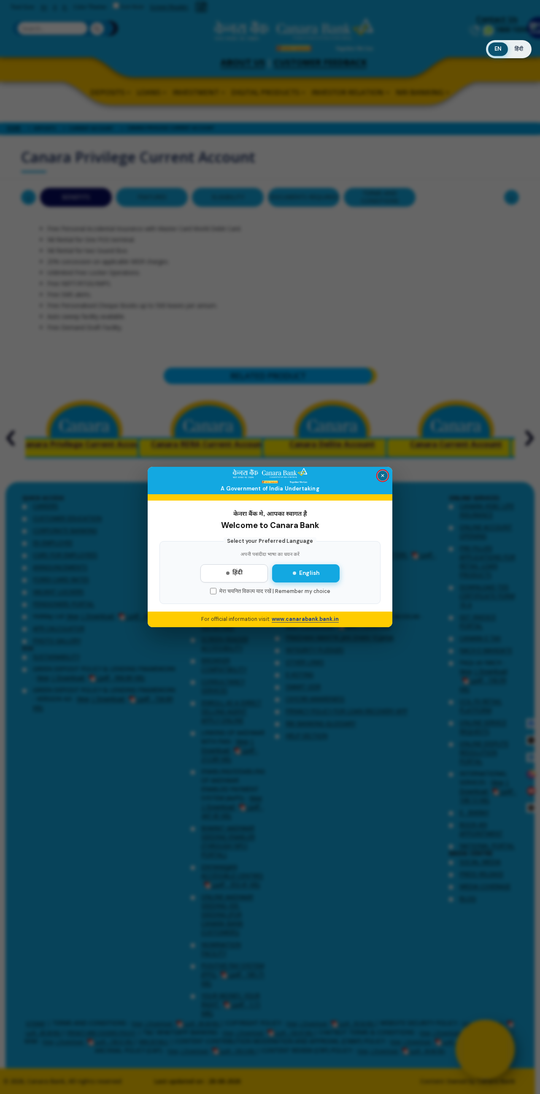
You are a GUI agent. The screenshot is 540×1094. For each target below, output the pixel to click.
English (309, 573)
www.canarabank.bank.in (305, 619)
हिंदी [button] (519, 49)
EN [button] (497, 48)
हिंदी (237, 573)
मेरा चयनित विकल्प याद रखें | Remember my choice (274, 591)
